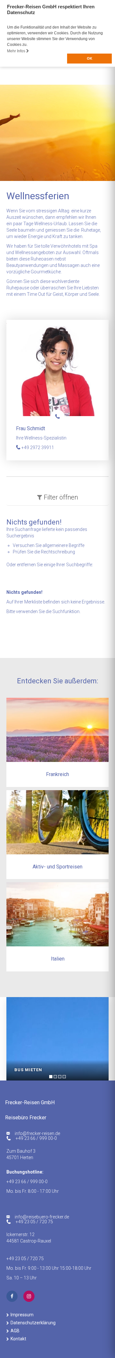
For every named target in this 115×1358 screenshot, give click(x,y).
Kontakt (18, 1338)
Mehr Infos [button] (16, 51)
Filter (60, 497)
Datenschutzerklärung (33, 1322)
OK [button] (89, 58)
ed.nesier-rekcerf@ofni (37, 1133)
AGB (15, 1330)
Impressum (22, 1314)
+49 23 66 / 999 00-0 (36, 1138)
